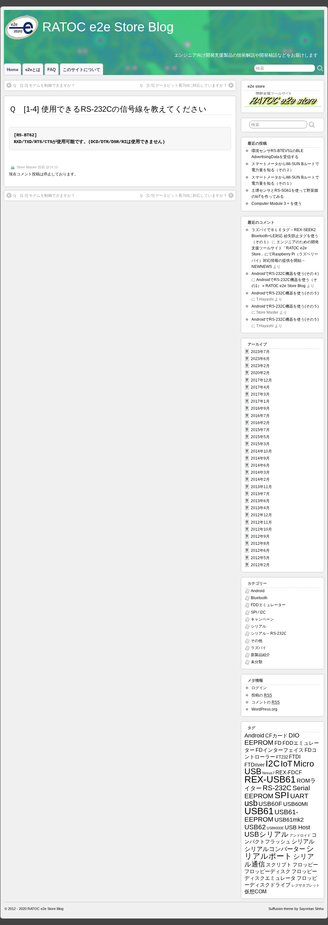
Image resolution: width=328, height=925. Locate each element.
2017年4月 (260, 387)
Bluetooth (259, 598)
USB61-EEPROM (271, 815)
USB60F (270, 803)
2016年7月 (260, 416)
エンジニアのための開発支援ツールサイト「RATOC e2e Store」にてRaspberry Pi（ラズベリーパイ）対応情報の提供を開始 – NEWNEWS (285, 254)
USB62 (255, 827)
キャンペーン (262, 619)
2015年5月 (260, 437)
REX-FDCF (288, 772)
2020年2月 (260, 373)
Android (258, 591)
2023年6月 (260, 359)
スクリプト (278, 864)
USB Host (297, 827)
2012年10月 (261, 529)
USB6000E (275, 828)
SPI (282, 795)
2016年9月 (260, 408)
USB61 (259, 811)
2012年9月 (260, 536)
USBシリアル (266, 834)
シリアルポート (279, 852)
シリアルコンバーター (274, 849)
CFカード (276, 735)
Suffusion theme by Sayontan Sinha (296, 909)
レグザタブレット (305, 885)
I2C (273, 763)
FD (278, 743)
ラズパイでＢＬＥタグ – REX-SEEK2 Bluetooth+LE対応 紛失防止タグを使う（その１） (284, 236)
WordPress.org (264, 709)
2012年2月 (260, 565)
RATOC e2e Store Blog (108, 27)
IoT (286, 763)
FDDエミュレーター (268, 605)
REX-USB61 (270, 779)
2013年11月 (261, 487)
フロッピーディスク (267, 871)
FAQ (51, 69)
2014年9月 (260, 458)
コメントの (265, 702)
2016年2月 (260, 423)
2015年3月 (260, 444)
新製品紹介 (260, 655)
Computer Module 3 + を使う (276, 203)
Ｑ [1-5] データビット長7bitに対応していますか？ (183, 85)
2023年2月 (260, 366)
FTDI (294, 757)
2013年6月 (260, 501)
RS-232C (277, 788)
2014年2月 (260, 479)
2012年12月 (261, 515)
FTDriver (254, 765)
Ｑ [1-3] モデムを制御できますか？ (44, 85)
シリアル (258, 626)
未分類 (256, 662)
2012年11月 (261, 522)
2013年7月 (260, 494)
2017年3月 (260, 394)
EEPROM (259, 742)
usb (251, 803)
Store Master (27, 167)
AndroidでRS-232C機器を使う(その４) (285, 273)
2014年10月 (261, 451)
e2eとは (32, 69)
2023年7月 (260, 352)
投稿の (261, 695)
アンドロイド (300, 835)
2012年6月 (260, 550)
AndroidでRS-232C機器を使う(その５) (285, 293)
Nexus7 (268, 773)
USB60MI (295, 804)
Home (12, 69)
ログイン (259, 688)
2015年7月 (260, 430)
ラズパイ (258, 648)
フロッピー (305, 864)
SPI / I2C (258, 612)
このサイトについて (81, 69)
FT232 (282, 757)
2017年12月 (261, 380)
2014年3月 (260, 472)
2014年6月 (260, 465)
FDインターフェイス (280, 750)
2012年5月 (260, 558)
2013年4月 (260, 508)
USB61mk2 (289, 819)
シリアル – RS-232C (269, 633)
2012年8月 (260, 543)
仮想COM (255, 891)
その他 (256, 641)
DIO (294, 735)
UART (299, 796)
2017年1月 (260, 401)
